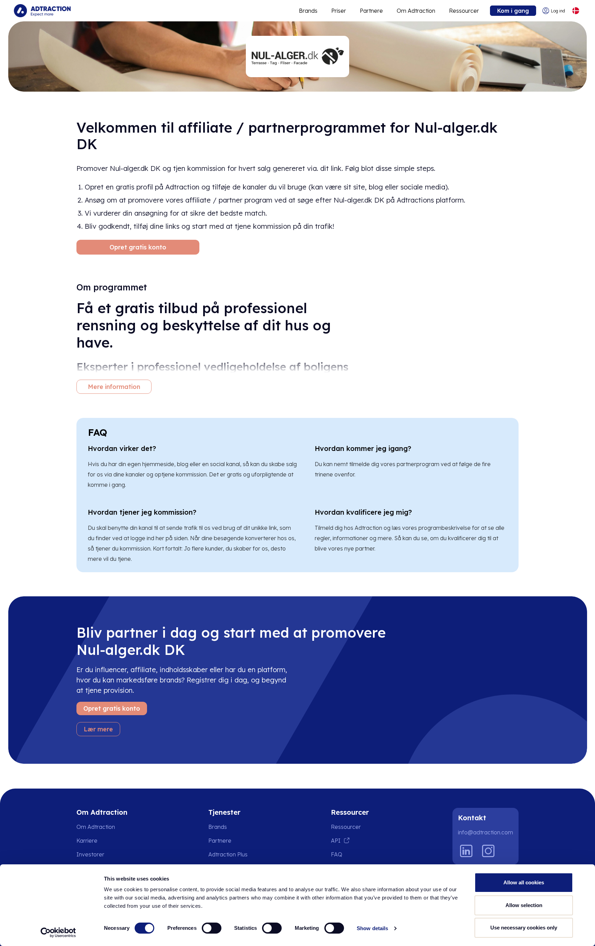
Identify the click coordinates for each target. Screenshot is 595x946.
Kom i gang (513, 10)
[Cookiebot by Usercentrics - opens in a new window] (58, 932)
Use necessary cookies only (523, 927)
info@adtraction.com (485, 832)
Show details (372, 928)
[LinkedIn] (466, 851)
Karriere (86, 840)
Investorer (90, 854)
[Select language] (575, 11)
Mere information (114, 387)
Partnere (371, 10)
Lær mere (98, 729)
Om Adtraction (416, 10)
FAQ (336, 854)
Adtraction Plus (228, 854)
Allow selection (523, 905)
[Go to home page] (42, 10)
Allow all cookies (523, 882)
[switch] (211, 928)
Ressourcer (464, 10)
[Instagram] (488, 851)
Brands (308, 10)
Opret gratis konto (137, 247)
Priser (338, 10)
